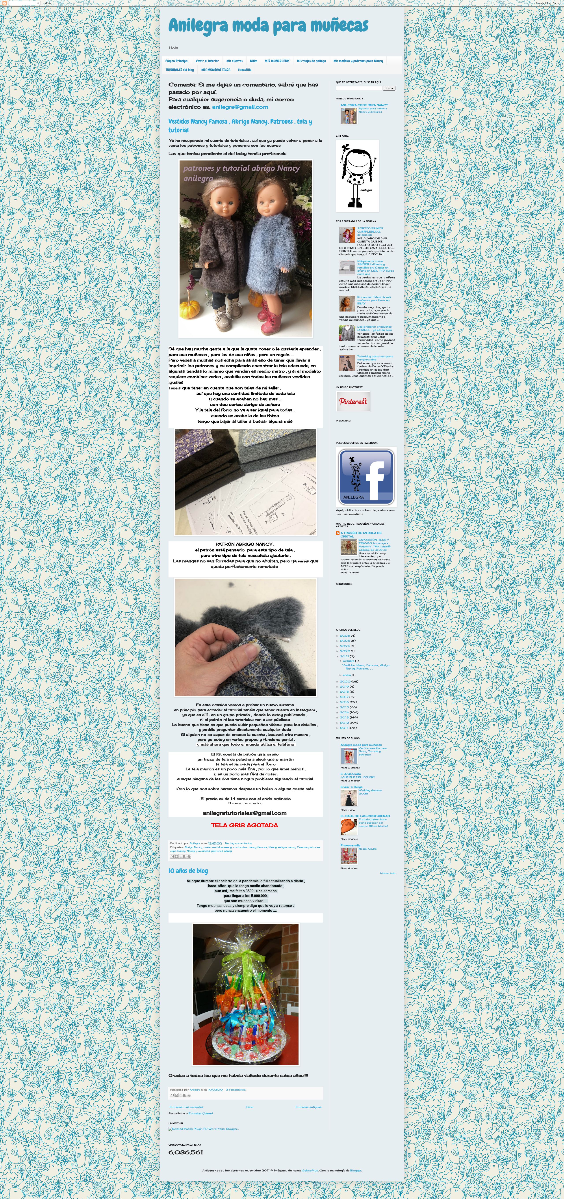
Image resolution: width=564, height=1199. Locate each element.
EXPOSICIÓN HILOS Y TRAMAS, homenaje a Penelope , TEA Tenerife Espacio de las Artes (375, 544)
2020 (345, 681)
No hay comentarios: (238, 843)
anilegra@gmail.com (239, 106)
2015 (345, 707)
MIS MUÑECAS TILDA (215, 69)
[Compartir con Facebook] (185, 856)
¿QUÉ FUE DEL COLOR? (358, 777)
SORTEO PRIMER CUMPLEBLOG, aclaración (370, 231)
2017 (344, 697)
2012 (345, 722)
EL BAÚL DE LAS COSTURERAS (365, 816)
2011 (344, 727)
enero (347, 675)
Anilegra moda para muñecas (268, 25)
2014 (345, 712)
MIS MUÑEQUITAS (277, 61)
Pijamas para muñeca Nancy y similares (373, 110)
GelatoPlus (310, 1170)
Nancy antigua (278, 847)
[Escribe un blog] (176, 856)
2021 (345, 656)
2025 (345, 640)
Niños (253, 61)
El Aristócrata (351, 774)
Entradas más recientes (186, 1107)
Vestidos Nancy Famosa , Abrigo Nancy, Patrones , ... (366, 667)
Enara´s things (352, 787)
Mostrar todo (387, 873)
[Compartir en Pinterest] (189, 856)
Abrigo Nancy (193, 847)
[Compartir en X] (180, 856)
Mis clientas (234, 61)
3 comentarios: (236, 1089)
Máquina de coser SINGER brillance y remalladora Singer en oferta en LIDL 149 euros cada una (375, 267)
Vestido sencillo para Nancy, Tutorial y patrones (373, 751)
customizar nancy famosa (250, 847)
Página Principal (176, 61)
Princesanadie (350, 845)
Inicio (249, 1107)
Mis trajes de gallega (311, 61)
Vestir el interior (207, 61)
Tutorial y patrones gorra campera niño (375, 358)
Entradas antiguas (309, 1107)
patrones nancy (221, 850)
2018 (345, 691)
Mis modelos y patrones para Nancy (358, 61)
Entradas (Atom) (201, 1113)
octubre (349, 660)
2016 (345, 702)
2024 (345, 646)
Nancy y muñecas (198, 850)
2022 (345, 651)
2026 (345, 635)
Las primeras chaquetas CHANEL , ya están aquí (374, 328)
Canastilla (245, 69)
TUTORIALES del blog (180, 69)
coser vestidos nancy (218, 847)
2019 (345, 686)
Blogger (355, 1170)
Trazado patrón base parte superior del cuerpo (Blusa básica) (373, 823)
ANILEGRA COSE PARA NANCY (364, 105)
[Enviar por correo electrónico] (172, 856)
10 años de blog (188, 871)
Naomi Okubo (368, 848)
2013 (345, 717)
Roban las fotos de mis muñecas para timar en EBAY (374, 300)
